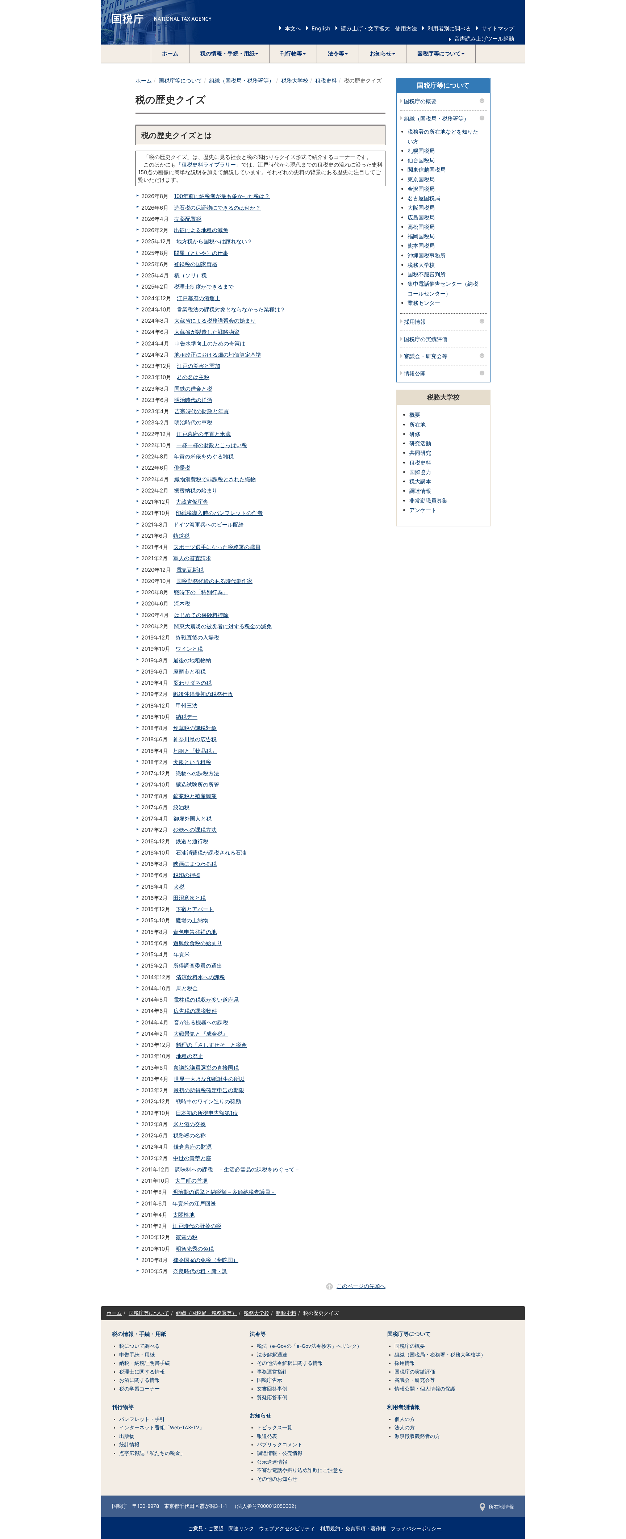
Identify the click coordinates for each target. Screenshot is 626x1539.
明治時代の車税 (193, 422)
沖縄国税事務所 (427, 255)
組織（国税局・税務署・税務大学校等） (440, 1355)
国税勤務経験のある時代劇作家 (214, 581)
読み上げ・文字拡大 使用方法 (379, 28)
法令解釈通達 (272, 1355)
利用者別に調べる (449, 28)
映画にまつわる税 (195, 863)
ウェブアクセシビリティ (287, 1528)
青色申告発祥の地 (195, 931)
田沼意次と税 (189, 897)
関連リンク (241, 1528)
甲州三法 (186, 705)
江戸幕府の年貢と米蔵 (203, 434)
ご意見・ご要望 (206, 1528)
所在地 (417, 424)
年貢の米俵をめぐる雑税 (204, 456)
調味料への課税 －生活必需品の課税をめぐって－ (237, 1169)
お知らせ (260, 1415)
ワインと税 (189, 648)
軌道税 (181, 535)
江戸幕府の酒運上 (198, 298)
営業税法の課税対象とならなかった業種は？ (231, 309)
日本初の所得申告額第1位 (207, 1113)
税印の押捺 (186, 875)
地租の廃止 (189, 1056)
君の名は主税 (193, 377)
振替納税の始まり (195, 490)
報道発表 (267, 1436)
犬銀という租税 (192, 762)
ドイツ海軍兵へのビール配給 (208, 524)
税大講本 (420, 481)
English (321, 28)
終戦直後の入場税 (197, 637)
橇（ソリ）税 (190, 275)
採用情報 (415, 322)
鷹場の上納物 (192, 920)
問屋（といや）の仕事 (201, 252)
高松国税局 (421, 226)
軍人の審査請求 (192, 558)
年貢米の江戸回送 (194, 1203)
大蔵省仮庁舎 (192, 501)
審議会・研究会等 (425, 356)
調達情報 (420, 490)
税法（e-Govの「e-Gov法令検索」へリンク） (309, 1346)
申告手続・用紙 (137, 1355)
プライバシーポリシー (416, 1528)
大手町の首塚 (191, 1180)
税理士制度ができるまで (204, 286)
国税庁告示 (269, 1380)
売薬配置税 (187, 218)
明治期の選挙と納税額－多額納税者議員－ (224, 1191)
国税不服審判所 (427, 274)
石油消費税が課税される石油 (211, 852)
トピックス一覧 (274, 1427)
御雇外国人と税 (193, 818)
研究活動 (420, 443)
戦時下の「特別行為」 (201, 592)
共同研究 (420, 452)
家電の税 (186, 1237)
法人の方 (405, 1427)
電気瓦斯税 (190, 569)
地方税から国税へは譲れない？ (214, 241)
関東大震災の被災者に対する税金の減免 (223, 626)
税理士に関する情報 (142, 1372)
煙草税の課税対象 (195, 728)
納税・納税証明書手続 (144, 1363)
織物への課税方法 (197, 773)
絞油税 (181, 807)
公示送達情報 (272, 1462)
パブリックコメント (279, 1444)
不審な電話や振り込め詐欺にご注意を (300, 1470)
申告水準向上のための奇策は (210, 343)
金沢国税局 (421, 188)
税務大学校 (294, 80)
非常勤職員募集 (428, 500)
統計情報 (129, 1444)
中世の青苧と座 (192, 1158)
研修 (414, 434)
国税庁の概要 (420, 101)
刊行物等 (123, 1407)
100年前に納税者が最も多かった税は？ (222, 196)
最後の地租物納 (192, 660)
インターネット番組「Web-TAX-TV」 (161, 1427)
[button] (229, 54)
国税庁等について (180, 80)
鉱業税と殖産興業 (195, 796)
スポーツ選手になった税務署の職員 (217, 547)
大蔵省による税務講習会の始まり (215, 320)
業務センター (424, 302)
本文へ (293, 28)
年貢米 (182, 954)
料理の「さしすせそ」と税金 (211, 1044)
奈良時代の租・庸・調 (200, 1271)
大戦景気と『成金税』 (201, 1033)
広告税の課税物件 (195, 1010)
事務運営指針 (272, 1372)
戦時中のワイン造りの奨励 (208, 1101)
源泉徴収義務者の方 (417, 1436)
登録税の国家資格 (195, 264)
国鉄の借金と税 (193, 388)
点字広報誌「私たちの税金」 (152, 1453)
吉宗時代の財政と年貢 (202, 411)
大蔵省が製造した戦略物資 (206, 331)
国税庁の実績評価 (425, 339)
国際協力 (420, 472)
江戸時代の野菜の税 (196, 1226)
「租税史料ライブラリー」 (208, 164)
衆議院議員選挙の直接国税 (206, 1067)
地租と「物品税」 (195, 750)
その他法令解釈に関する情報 (290, 1363)
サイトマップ (497, 28)
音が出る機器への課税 (201, 1022)
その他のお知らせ (277, 1479)
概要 (414, 414)
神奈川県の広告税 (195, 739)
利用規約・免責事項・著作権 (353, 1528)
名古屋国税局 (424, 198)
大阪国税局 (421, 207)
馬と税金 (187, 988)
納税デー (186, 716)
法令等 (258, 1334)
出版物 (126, 1436)
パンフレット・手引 (142, 1419)
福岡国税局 (421, 236)
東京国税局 (421, 179)
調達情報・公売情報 (279, 1453)
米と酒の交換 (189, 1124)
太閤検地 (184, 1214)
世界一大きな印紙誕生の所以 (209, 1078)
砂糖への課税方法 (195, 829)
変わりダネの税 (193, 682)
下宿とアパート (195, 909)
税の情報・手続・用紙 (139, 1334)
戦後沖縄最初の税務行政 (203, 694)
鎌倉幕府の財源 (193, 1146)
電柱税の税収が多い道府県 (206, 999)
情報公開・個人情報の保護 (425, 1389)
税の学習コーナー (139, 1389)
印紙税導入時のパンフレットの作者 (219, 512)
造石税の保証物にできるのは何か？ (217, 207)
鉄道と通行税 (192, 841)
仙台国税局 (421, 160)
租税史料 (326, 80)
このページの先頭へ (361, 1286)
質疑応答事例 (272, 1397)
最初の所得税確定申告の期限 (209, 1090)
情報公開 (415, 374)
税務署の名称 (189, 1135)
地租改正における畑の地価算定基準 (217, 354)
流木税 (182, 603)
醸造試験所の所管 (197, 784)
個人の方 (405, 1419)
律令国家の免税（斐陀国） (205, 1260)
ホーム (170, 53)
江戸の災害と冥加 (198, 365)
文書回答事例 (272, 1389)
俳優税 (182, 467)
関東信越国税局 (427, 169)
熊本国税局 (421, 245)
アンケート (423, 510)
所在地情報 (501, 1507)
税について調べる (139, 1346)
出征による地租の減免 (201, 230)
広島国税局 (421, 217)
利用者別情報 (403, 1407)
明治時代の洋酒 (193, 400)
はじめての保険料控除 (201, 615)
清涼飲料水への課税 (200, 977)
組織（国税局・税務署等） (241, 80)
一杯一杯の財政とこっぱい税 (211, 445)
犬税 (179, 886)
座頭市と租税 (189, 671)
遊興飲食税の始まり (197, 943)
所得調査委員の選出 (197, 965)
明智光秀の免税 (195, 1248)
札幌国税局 (421, 150)
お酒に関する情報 (139, 1380)
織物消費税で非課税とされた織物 (215, 479)
